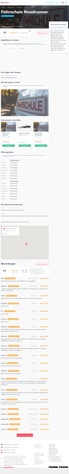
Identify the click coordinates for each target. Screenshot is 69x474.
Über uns (37, 445)
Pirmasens (19, 7)
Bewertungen (20, 26)
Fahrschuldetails (11, 26)
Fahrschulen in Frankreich (11, 447)
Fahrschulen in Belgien (10, 452)
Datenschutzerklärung (39, 462)
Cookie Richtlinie (38, 463)
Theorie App (52, 455)
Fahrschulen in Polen (9, 450)
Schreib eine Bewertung (24, 435)
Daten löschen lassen (39, 453)
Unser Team (38, 447)
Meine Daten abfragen (39, 455)
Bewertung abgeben (24, 32)
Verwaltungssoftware (55, 459)
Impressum (37, 456)
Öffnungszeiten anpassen (8, 156)
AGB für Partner (38, 460)
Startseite (3, 7)
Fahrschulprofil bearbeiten (41, 44)
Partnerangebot (53, 451)
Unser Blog (52, 445)
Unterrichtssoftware (54, 457)
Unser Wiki (52, 447)
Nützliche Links (53, 449)
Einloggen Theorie (42, 33)
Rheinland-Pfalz (11, 7)
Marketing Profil (53, 453)
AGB (36, 458)
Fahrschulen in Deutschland (11, 444)
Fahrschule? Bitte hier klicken (52, 2)
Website (5, 233)
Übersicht (3, 26)
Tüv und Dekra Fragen (55, 461)
